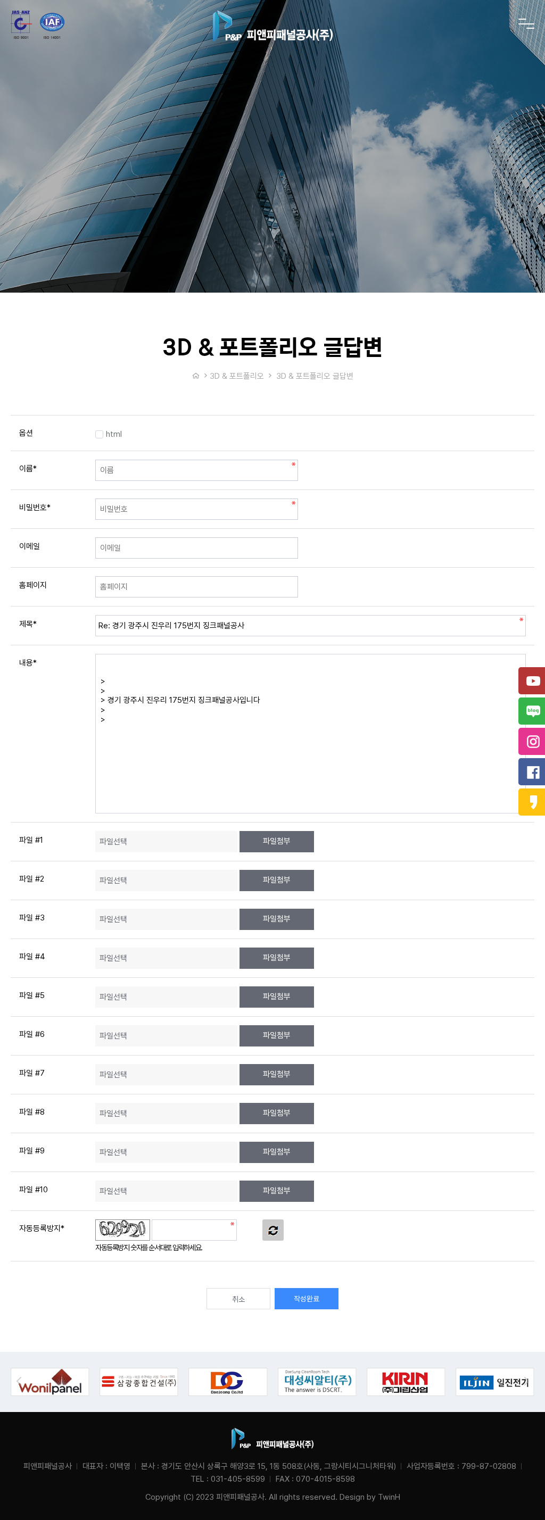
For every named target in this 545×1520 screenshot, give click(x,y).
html (114, 434)
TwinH (389, 1497)
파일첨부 (277, 841)
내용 (28, 663)
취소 (238, 1299)
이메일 (29, 546)
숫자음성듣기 (249, 1230)
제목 (28, 624)
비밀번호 (35, 507)
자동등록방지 (41, 1228)
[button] (526, 1381)
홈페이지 (33, 585)
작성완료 (306, 1298)
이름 (28, 469)
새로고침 (273, 1230)
